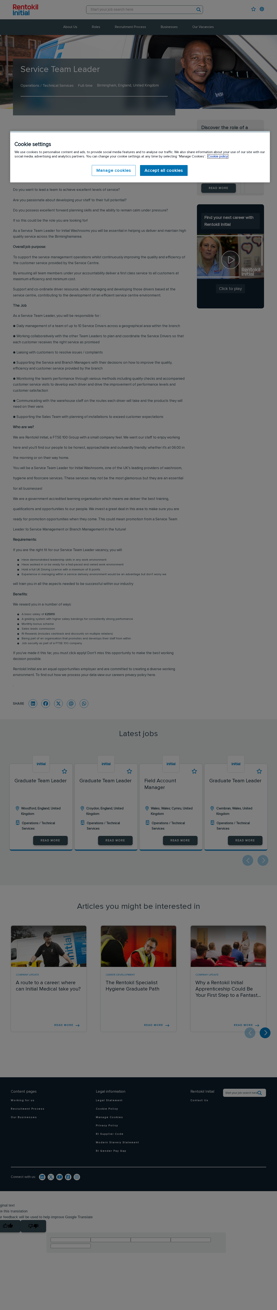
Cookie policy (218, 156)
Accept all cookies (164, 170)
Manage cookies (113, 170)
